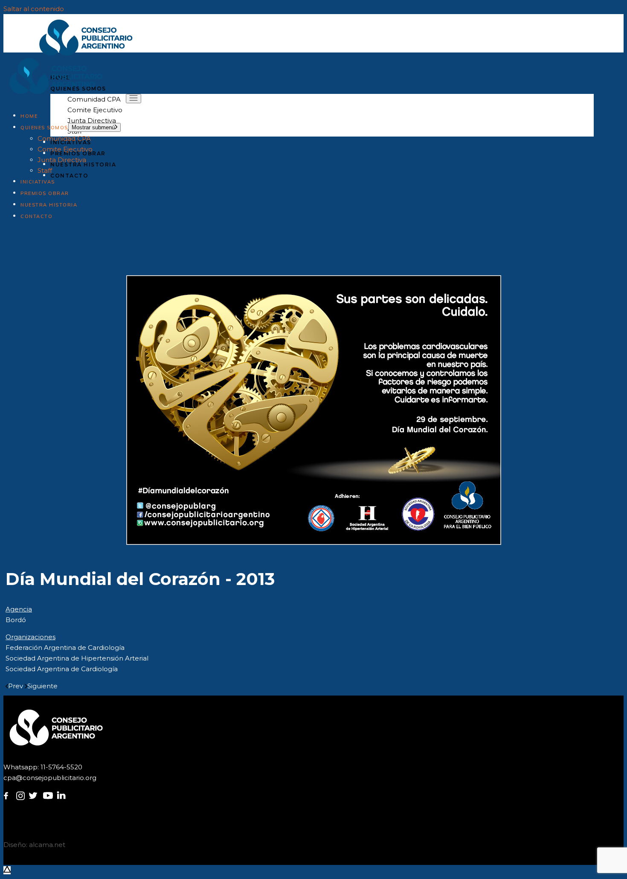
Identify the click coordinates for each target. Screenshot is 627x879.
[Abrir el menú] (133, 98)
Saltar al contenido (33, 9)
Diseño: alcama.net (34, 845)
